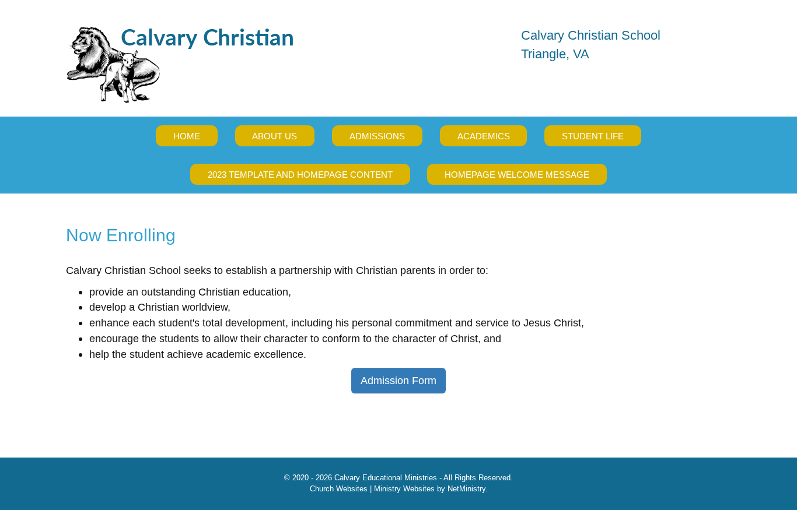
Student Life (593, 136)
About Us (274, 136)
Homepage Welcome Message (517, 175)
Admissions (377, 136)
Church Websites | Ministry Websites (373, 488)
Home (186, 136)
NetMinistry (466, 488)
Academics (483, 136)
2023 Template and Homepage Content (300, 175)
